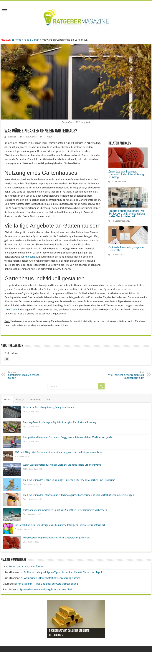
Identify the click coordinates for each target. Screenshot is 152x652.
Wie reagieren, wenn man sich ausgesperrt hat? (126, 375)
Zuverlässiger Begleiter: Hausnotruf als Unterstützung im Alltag (126, 174)
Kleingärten (10, 309)
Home (17, 39)
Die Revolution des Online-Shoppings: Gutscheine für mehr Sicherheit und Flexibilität (69, 480)
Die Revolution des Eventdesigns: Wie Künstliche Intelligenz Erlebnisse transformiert (60, 525)
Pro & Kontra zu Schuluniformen (26, 566)
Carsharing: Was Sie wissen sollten (23, 375)
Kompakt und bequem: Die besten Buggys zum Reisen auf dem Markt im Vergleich (67, 437)
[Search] (101, 386)
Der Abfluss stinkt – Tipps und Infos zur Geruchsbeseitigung (45, 583)
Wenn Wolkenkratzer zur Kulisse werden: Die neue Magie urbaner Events (62, 464)
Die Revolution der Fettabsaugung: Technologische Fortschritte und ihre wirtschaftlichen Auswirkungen (78, 495)
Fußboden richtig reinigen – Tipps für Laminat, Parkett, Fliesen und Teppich (64, 572)
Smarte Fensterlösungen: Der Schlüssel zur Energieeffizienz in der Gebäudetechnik (126, 213)
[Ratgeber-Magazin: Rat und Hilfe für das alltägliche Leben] (76, 16)
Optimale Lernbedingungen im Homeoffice (126, 249)
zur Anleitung (28, 256)
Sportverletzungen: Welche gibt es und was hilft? (46, 589)
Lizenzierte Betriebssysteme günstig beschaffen (48, 407)
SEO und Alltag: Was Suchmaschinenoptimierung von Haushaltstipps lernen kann (59, 452)
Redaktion (11, 137)
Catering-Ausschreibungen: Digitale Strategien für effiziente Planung (59, 422)
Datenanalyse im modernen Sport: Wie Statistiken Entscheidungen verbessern (65, 510)
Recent (7, 399)
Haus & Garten (31, 39)
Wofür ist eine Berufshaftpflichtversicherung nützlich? (53, 578)
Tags (48, 399)
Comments (35, 399)
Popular (20, 399)
